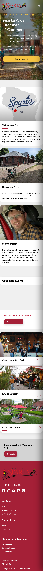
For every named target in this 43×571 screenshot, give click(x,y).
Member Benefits (8, 544)
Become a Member (14, 322)
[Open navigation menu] (39, 6)
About (4, 526)
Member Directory (8, 551)
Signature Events (8, 533)
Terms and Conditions (9, 560)
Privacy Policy (7, 564)
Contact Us (11, 454)
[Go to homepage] (14, 6)
